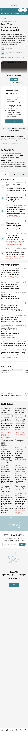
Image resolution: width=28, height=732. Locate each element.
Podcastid (23, 13)
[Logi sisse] (25, 730)
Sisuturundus (8, 153)
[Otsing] (16, 730)
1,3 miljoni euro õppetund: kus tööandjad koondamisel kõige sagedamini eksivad (7, 423)
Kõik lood (9, 13)
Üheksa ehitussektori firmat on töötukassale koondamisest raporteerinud (15, 237)
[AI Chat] (21, 730)
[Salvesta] (26, 183)
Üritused (16, 13)
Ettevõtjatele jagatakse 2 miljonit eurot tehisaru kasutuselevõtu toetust (20, 455)
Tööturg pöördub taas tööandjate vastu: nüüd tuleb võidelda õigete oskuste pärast (15, 252)
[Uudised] (7, 730)
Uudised (8, 182)
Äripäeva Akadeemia (7, 393)
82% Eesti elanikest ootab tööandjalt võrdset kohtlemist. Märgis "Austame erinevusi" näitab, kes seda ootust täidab (21, 503)
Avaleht (3, 13)
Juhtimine (4, 143)
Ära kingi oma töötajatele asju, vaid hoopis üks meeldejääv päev (12, 157)
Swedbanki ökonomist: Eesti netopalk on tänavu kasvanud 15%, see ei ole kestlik (11, 319)
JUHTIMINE (4, 21)
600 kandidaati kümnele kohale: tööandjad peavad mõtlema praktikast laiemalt (10, 286)
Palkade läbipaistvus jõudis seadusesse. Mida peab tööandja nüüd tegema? (10, 296)
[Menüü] (2, 730)
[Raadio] (12, 730)
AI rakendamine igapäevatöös (11, 395)
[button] (10, 544)
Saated (8, 221)
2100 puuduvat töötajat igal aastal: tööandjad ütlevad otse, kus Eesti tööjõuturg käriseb (11, 272)
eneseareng (15, 143)
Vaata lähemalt (7, 128)
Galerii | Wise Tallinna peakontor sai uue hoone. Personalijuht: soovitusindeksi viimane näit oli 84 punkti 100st (7, 457)
